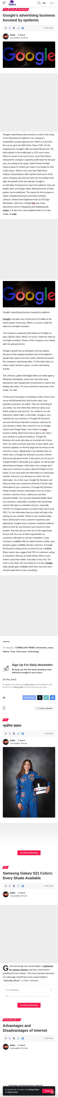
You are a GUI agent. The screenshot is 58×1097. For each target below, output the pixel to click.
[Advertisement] (29, 102)
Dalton (12, 35)
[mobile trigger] (5, 3)
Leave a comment (45, 708)
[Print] (23, 28)
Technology (33, 651)
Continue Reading (29, 853)
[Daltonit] (12, 3)
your (45, 429)
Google (49, 563)
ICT (5, 9)
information (41, 647)
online (6, 210)
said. (14, 214)
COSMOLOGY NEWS (25, 647)
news (50, 647)
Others (6, 651)
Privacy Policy (34, 1089)
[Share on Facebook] (10, 28)
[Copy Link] (18, 28)
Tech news (21, 651)
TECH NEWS (22, 9)
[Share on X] (14, 28)
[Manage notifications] (52, 1092)
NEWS (12, 9)
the (34, 203)
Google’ (7, 319)
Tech (12, 651)
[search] (39, 3)
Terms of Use (13, 1092)
